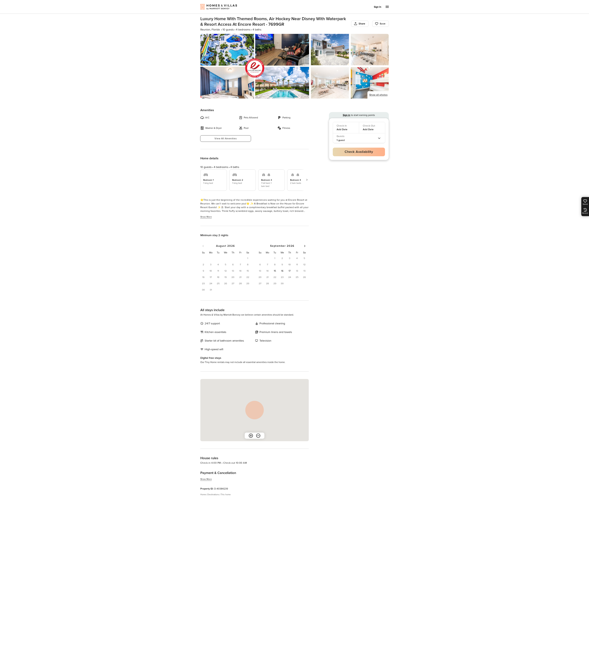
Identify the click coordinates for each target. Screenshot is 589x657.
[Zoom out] (258, 435)
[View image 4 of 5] (330, 83)
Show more (206, 217)
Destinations (213, 494)
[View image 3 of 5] (370, 49)
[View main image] (254, 66)
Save (383, 23)
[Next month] (305, 246)
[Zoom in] (250, 435)
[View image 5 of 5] (370, 83)
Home (203, 494)
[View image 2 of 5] (330, 49)
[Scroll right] (307, 180)
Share (362, 23)
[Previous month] (203, 246)
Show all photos (378, 94)
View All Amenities (226, 138)
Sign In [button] (377, 6)
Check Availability (359, 152)
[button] (275, 271)
